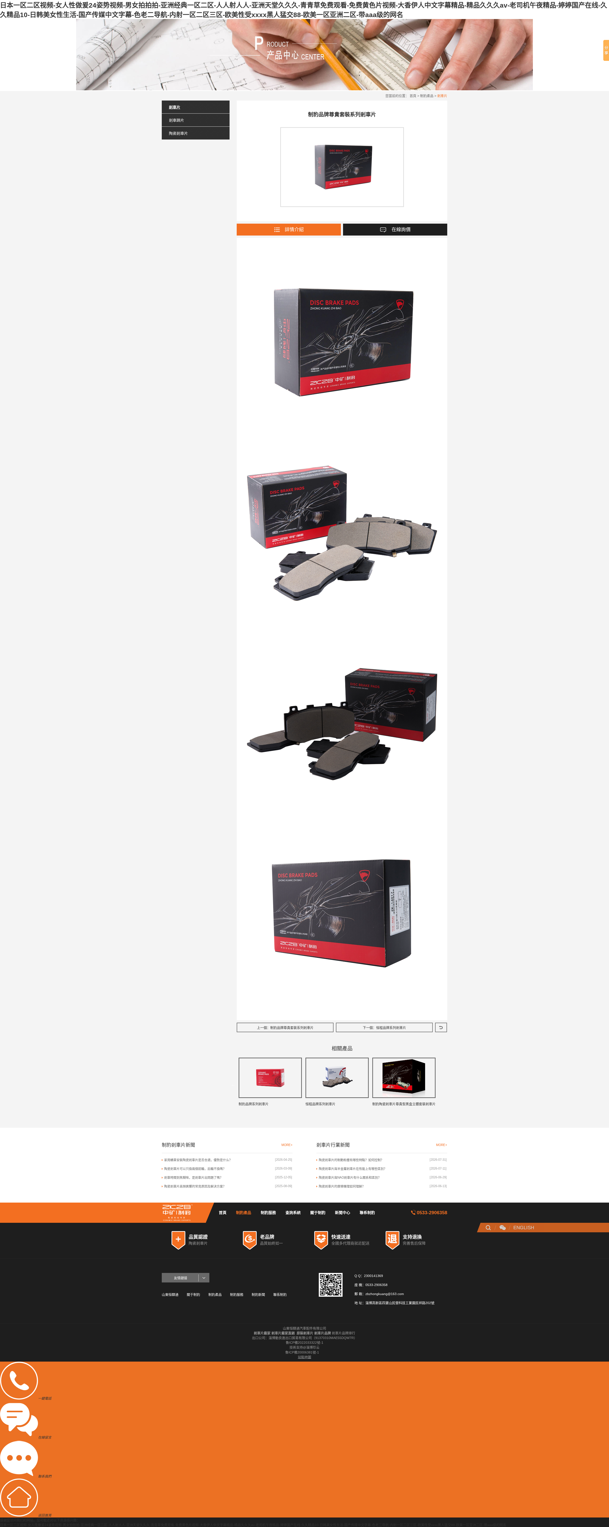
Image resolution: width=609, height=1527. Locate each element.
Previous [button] (233, 1084)
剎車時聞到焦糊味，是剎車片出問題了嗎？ (193, 1177)
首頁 (413, 96)
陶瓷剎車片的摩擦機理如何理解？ (342, 1186)
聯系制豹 (367, 1213)
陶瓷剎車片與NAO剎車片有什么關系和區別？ (350, 1177)
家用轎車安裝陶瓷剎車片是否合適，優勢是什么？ (198, 1160)
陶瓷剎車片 (178, 133)
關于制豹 (317, 1213)
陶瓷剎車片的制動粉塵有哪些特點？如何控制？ (351, 1160)
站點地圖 (304, 1357)
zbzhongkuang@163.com (384, 1294)
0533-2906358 (432, 1212)
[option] (270, 1084)
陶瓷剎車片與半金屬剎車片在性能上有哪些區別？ (353, 1169)
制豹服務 (268, 1213)
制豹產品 (426, 96)
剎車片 (442, 96)
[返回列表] (441, 1027)
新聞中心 (342, 1213)
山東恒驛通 (170, 1294)
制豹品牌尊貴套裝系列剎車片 (292, 1028)
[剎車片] (183, 1213)
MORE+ (287, 1145)
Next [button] (440, 1084)
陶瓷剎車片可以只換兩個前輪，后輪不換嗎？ (195, 1169)
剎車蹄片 (176, 120)
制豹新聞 (258, 1294)
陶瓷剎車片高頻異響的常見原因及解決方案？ (195, 1186)
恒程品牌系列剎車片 (391, 1028)
